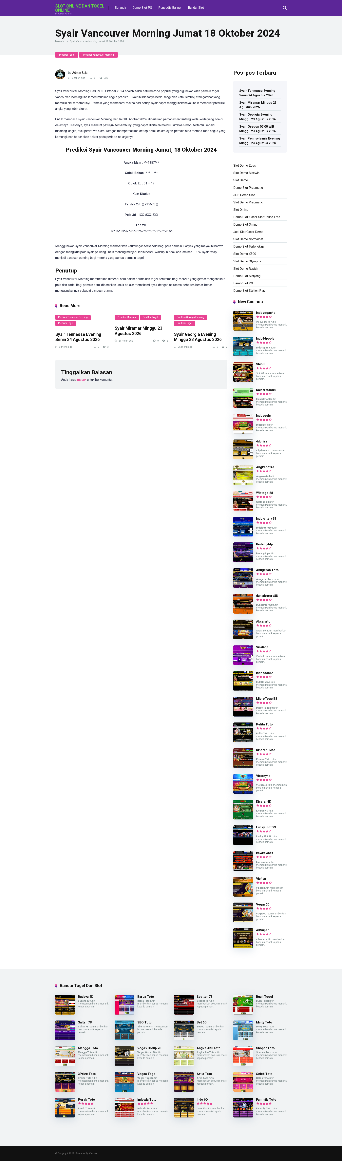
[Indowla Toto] (124, 1116)
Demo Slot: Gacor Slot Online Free (256, 217)
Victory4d (263, 776)
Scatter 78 (204, 997)
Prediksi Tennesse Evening (73, 317)
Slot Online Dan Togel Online (79, 8)
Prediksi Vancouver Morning (98, 54)
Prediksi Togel (66, 54)
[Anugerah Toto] (243, 587)
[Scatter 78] (184, 1013)
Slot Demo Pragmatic (248, 202)
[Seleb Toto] (243, 1091)
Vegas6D (263, 904)
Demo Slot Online (245, 224)
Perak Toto (86, 1099)
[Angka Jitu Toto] (184, 1065)
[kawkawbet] (243, 870)
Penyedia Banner (170, 7)
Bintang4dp (264, 544)
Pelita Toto (264, 724)
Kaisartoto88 (266, 390)
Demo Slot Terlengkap (248, 246)
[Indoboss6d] (243, 690)
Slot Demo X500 (244, 254)
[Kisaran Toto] (243, 767)
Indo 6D (202, 1099)
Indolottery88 (266, 518)
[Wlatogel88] (243, 510)
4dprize (261, 441)
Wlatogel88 (264, 493)
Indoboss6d (264, 673)
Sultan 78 (85, 1022)
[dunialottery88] (243, 612)
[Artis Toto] (184, 1091)
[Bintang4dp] (243, 561)
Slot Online (240, 210)
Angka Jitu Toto (208, 1048)
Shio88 (261, 364)
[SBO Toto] (124, 1039)
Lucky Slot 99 (266, 827)
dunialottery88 (267, 596)
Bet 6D (202, 1022)
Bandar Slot (196, 7)
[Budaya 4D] (65, 1013)
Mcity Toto (264, 1022)
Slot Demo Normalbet (248, 239)
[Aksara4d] (243, 638)
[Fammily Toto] (243, 1116)
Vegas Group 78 (149, 1048)
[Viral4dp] (243, 664)
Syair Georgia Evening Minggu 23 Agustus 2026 (198, 337)
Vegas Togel (146, 1074)
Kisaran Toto (265, 750)
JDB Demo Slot (244, 195)
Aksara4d (263, 621)
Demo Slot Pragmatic (248, 188)
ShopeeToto (265, 1048)
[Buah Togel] (243, 1013)
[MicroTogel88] (243, 715)
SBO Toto (144, 1022)
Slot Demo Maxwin (246, 173)
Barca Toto (145, 997)
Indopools (263, 416)
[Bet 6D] (184, 1039)
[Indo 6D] (184, 1116)
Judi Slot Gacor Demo (248, 232)
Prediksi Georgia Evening (190, 317)
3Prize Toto (87, 1074)
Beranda (120, 7)
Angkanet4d (265, 467)
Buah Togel (264, 997)
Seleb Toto (264, 1074)
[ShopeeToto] (243, 1065)
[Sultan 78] (65, 1039)
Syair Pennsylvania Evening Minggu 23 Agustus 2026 (259, 141)
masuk (81, 380)
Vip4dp (261, 879)
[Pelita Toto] (243, 741)
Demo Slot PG (142, 7)
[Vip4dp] (243, 895)
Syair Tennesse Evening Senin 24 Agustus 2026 (78, 337)
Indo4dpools (265, 338)
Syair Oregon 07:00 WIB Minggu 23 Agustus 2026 (257, 129)
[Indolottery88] (243, 535)
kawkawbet (264, 853)
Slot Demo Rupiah (245, 269)
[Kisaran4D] (243, 818)
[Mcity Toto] (243, 1039)
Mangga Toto (88, 1048)
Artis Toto (204, 1074)
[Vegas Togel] (124, 1091)
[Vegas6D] (243, 921)
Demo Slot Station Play (249, 290)
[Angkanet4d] (243, 484)
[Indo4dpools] (243, 355)
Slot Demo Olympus (247, 261)
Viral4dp (262, 647)
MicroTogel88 (266, 699)
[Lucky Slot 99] (243, 844)
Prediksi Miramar (127, 317)
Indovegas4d (265, 313)
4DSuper (262, 930)
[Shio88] (243, 381)
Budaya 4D (85, 997)
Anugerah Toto (267, 570)
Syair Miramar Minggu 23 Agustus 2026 (138, 331)
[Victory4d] (243, 793)
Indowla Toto (147, 1099)
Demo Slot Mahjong (246, 276)
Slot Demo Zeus (244, 165)
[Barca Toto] (124, 1013)
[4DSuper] (243, 947)
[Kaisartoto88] (243, 407)
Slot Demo (240, 180)
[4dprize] (243, 458)
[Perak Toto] (65, 1116)
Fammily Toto (266, 1099)
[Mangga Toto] (65, 1065)
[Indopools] (243, 432)
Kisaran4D (263, 801)
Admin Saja (79, 73)
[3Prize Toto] (65, 1091)
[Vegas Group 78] (124, 1065)
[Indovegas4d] (243, 329)
